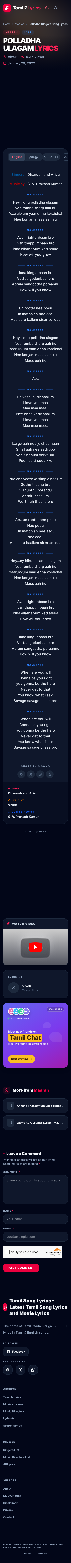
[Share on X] (20, 1370)
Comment (11, 1172)
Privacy (8, 1510)
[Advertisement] (35, 107)
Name (8, 1210)
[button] (35, 947)
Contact (8, 1517)
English (17, 157)
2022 (27, 32)
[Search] (55, 7)
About (7, 1488)
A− (45, 156)
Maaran (19, 24)
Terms (28, 1553)
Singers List (11, 1450)
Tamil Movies (12, 1397)
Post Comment (21, 1267)
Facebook (18, 1351)
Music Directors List (16, 1457)
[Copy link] (50, 774)
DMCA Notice (12, 1495)
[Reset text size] (51, 157)
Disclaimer (10, 1503)
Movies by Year (13, 1404)
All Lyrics (9, 1464)
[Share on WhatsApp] (40, 774)
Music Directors (14, 1411)
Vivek (12, 57)
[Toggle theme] (46, 7)
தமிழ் (33, 157)
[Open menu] (64, 7)
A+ (56, 157)
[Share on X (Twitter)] (31, 774)
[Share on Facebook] (21, 774)
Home (7, 24)
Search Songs (12, 1425)
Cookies (42, 1553)
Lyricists (9, 1418)
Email (8, 1228)
